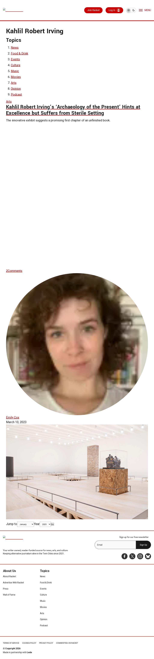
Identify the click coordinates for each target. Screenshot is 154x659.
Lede (29, 652)
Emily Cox (12, 417)
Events (15, 59)
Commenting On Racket (67, 643)
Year (37, 524)
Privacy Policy (46, 643)
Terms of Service (11, 643)
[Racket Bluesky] (148, 556)
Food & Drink (19, 53)
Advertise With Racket (13, 582)
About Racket (9, 576)
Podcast (16, 94)
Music (15, 71)
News (14, 47)
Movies (16, 77)
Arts (13, 83)
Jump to (11, 524)
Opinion (16, 88)
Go (52, 524)
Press (5, 589)
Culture (15, 65)
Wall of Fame (9, 595)
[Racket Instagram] (140, 556)
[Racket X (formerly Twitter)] (132, 556)
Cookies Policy (29, 643)
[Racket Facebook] (125, 556)
